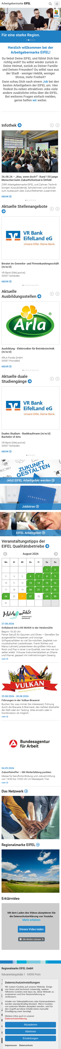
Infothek (10, 125)
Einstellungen (30, 1038)
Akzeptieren (30, 1024)
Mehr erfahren (31, 920)
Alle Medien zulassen (32, 939)
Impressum (11, 1045)
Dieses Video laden (31, 929)
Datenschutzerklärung (16, 1018)
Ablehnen (30, 1031)
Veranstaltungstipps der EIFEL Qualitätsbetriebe (23, 544)
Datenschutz (26, 1045)
